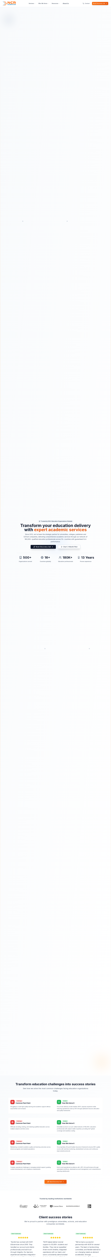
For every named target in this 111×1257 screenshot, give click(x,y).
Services (31, 3)
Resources (55, 3)
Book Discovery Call (99, 3)
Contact (87, 3)
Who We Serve (42, 3)
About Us (66, 3)
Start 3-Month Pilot (70, 547)
